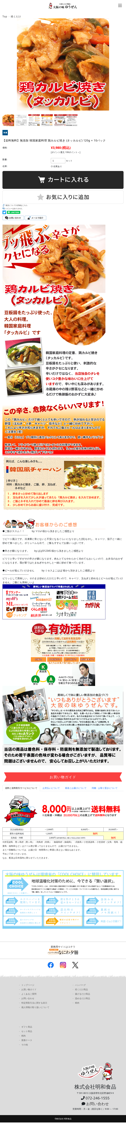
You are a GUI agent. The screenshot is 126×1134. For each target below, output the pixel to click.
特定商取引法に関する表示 (34, 1002)
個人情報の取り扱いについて (35, 1007)
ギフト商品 (26, 1026)
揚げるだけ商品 (82, 993)
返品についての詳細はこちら (17, 205)
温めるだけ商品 (82, 998)
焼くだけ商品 (81, 989)
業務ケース (26, 1040)
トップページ (27, 984)
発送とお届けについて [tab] (76, 787)
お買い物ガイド (28, 989)
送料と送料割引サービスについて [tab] (21, 787)
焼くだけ (16, 16)
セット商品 (26, 1031)
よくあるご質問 (28, 993)
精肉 (77, 1002)
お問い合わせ (27, 998)
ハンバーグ (80, 984)
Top (4, 16)
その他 (24, 1044)
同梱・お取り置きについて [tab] (105, 787)
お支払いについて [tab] (51, 787)
